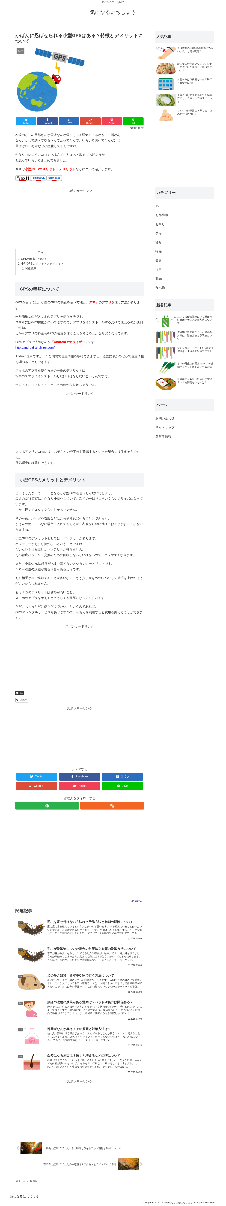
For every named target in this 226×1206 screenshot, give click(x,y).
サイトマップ (164, 427)
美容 (158, 260)
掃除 (158, 251)
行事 (158, 269)
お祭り (160, 224)
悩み (21, 693)
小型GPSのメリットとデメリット (42, 263)
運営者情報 (163, 436)
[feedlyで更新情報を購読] (47, 806)
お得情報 (161, 215)
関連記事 (30, 268)
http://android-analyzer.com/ (35, 347)
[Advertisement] (79, 218)
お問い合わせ (164, 418)
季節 (158, 233)
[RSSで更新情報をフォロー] (112, 806)
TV (157, 206)
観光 (158, 278)
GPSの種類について (34, 258)
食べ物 (160, 287)
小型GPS (23, 700)
